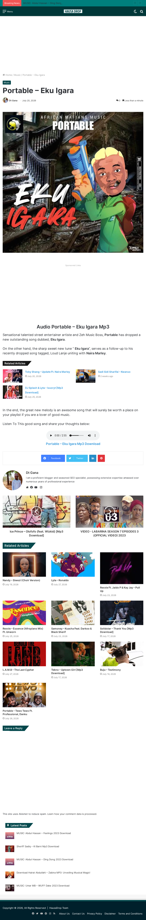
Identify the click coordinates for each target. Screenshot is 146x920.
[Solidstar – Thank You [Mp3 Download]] (121, 613)
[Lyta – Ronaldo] (73, 564)
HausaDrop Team (58, 907)
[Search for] (141, 13)
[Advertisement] (73, 45)
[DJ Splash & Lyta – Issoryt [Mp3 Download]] (12, 392)
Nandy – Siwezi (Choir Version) (21, 580)
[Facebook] (32, 487)
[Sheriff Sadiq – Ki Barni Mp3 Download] (9, 849)
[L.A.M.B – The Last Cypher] (24, 654)
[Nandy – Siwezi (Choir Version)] (24, 564)
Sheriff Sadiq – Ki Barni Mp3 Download (38, 846)
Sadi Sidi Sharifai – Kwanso (114, 371)
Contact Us (78, 913)
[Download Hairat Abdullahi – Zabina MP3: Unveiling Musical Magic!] (9, 875)
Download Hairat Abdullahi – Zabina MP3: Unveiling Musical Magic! (53, 872)
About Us (64, 913)
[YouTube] (37, 487)
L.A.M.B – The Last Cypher (18, 669)
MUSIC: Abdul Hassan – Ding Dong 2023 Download (51, 3)
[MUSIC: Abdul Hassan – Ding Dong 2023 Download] (9, 862)
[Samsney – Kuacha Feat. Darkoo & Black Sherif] (73, 613)
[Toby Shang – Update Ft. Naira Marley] (12, 376)
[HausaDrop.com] (73, 11)
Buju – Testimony (110, 669)
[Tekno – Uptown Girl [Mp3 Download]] (73, 654)
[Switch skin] (135, 13)
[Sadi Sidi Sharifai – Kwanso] (85, 376)
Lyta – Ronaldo (60, 580)
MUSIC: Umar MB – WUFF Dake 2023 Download (43, 885)
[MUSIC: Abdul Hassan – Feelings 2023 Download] (9, 836)
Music (17, 74)
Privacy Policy (94, 913)
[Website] (28, 487)
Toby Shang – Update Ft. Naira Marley (47, 371)
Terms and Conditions (130, 913)
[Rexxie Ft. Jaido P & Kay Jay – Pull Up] (121, 568)
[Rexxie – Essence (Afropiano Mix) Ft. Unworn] (24, 613)
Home (8, 74)
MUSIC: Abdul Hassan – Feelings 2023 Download (44, 833)
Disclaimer (110, 913)
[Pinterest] (101, 458)
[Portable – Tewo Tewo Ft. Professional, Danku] (24, 695)
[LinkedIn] (92, 458)
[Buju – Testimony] (121, 654)
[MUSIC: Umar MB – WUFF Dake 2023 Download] (9, 889)
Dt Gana (13, 100)
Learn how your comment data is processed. (72, 813)
